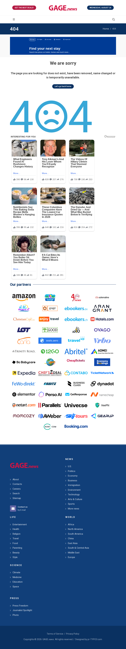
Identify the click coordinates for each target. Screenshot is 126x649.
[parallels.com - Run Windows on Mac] (49, 405)
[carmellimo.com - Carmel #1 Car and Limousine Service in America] (49, 362)
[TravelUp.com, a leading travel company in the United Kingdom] (76, 340)
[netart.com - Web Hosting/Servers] (23, 405)
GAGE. (48, 639)
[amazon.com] (23, 297)
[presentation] (13, 45)
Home (106, 29)
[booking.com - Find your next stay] (63, 46)
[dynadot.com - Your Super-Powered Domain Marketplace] (102, 384)
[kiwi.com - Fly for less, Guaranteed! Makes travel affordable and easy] (49, 427)
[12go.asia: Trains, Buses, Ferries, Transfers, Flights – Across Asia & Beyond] (49, 351)
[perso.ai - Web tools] (49, 394)
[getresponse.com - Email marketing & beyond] (76, 394)
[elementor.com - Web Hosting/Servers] (23, 394)
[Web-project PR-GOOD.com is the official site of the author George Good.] (49, 330)
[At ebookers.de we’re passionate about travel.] (76, 308)
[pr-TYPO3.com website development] (49, 308)
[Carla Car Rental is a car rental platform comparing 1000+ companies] (23, 340)
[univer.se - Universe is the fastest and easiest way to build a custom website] (76, 405)
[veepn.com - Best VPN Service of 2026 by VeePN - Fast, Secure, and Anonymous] (102, 405)
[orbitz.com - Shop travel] (49, 384)
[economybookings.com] (102, 362)
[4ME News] (76, 297)
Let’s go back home (63, 86)
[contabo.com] (76, 373)
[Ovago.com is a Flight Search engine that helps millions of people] (102, 330)
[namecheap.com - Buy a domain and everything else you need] (102, 394)
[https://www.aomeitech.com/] (102, 351)
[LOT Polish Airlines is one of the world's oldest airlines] (23, 330)
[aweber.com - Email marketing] (49, 416)
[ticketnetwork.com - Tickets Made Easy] (102, 373)
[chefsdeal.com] (49, 373)
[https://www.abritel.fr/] (76, 351)
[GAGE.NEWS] (63, 7)
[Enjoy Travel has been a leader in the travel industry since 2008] (49, 319)
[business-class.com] (76, 384)
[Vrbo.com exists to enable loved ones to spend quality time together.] (102, 340)
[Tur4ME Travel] (23, 308)
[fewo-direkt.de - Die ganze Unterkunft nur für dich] (23, 384)
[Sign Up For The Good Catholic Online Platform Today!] (23, 351)
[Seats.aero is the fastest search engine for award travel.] (49, 340)
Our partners (20, 284)
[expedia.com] (23, 373)
